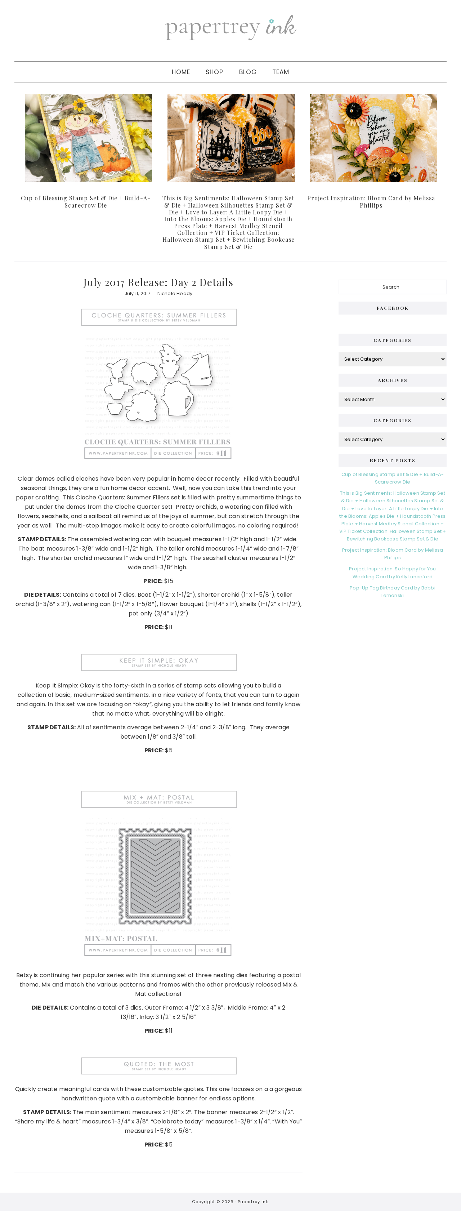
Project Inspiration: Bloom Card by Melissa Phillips (371, 201)
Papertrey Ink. (253, 1202)
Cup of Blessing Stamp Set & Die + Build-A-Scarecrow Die (86, 201)
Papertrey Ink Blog (230, 27)
